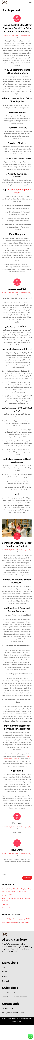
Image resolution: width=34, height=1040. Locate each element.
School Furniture (8, 992)
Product (5, 976)
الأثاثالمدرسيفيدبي (17, 288)
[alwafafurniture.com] (4, 3)
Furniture (17, 823)
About (4, 972)
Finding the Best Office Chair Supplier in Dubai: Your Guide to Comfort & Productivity (17, 28)
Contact (5, 981)
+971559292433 (8, 1008)
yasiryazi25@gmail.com (10, 35)
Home (4, 967)
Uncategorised (25, 35)
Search (4, 874)
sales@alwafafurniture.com (13, 1013)
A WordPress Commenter (10, 922)
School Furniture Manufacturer (14, 997)
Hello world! (17, 849)
